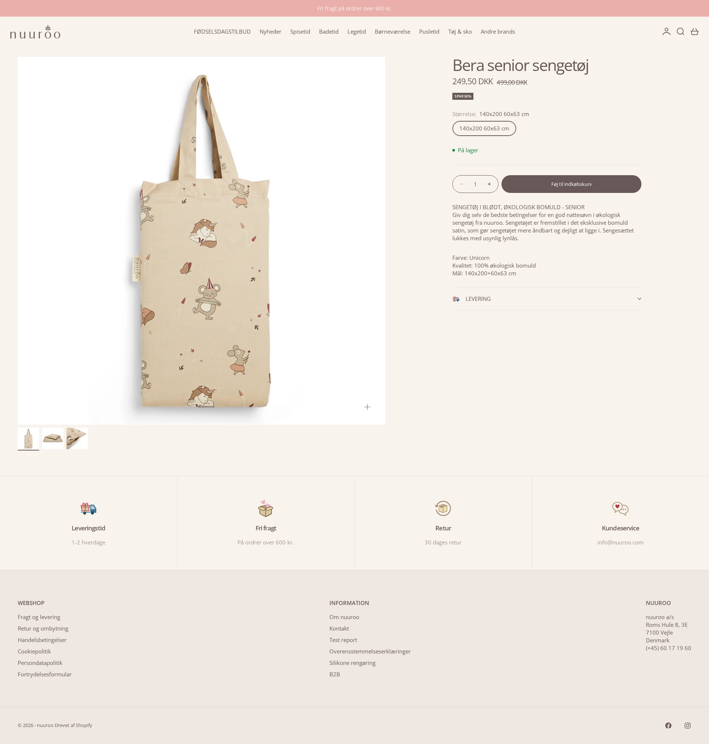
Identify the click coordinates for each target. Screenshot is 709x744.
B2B (334, 674)
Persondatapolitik (40, 662)
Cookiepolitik (34, 651)
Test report (343, 639)
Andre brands (498, 31)
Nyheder (270, 31)
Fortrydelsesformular (45, 674)
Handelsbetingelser (42, 639)
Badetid (329, 31)
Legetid (356, 31)
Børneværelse (392, 31)
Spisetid (300, 31)
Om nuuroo (344, 617)
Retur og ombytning (43, 628)
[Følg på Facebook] (668, 725)
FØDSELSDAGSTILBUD (222, 31)
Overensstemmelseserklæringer (370, 651)
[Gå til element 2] (53, 438)
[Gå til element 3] (77, 438)
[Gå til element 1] (28, 438)
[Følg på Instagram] (687, 725)
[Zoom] (367, 407)
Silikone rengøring (352, 662)
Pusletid (429, 31)
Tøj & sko (460, 31)
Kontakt (339, 628)
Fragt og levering (39, 617)
